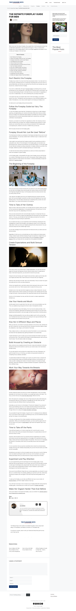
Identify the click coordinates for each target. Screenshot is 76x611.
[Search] (28, 595)
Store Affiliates (54, 596)
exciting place (43, 188)
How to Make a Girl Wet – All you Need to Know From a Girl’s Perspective (14, 550)
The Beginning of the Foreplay (16, 61)
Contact (52, 594)
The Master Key (57, 2)
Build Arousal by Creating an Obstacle (18, 68)
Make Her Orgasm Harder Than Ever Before (19, 74)
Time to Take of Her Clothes (16, 62)
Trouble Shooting (54, 6)
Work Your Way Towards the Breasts (18, 70)
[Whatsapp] (14, 498)
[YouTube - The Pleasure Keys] (40, 604)
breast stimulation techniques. (30, 409)
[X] (11, 498)
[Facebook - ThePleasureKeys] (34, 604)
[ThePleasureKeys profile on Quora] (42, 604)
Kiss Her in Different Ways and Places (18, 67)
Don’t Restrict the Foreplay (16, 56)
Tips (48, 6)
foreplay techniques (39, 485)
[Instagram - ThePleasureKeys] (38, 604)
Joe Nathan (22, 505)
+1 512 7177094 (39, 606)
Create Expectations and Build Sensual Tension (20, 64)
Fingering (32, 6)
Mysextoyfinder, (12, 480)
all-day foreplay (29, 88)
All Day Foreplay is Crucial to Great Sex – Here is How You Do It (41, 550)
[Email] (15, 498)
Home (46, 2)
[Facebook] (9, 498)
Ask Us (20, 6)
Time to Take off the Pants (16, 71)
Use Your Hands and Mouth (16, 65)
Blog (51, 2)
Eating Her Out (26, 6)
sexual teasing (25, 422)
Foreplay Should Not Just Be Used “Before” (19, 59)
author (21, 510)
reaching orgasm (18, 160)
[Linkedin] (12, 498)
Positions (43, 6)
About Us (64, 2)
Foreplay (38, 6)
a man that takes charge (26, 395)
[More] (17, 498)
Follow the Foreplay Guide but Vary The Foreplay (20, 58)
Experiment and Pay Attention (16, 73)
